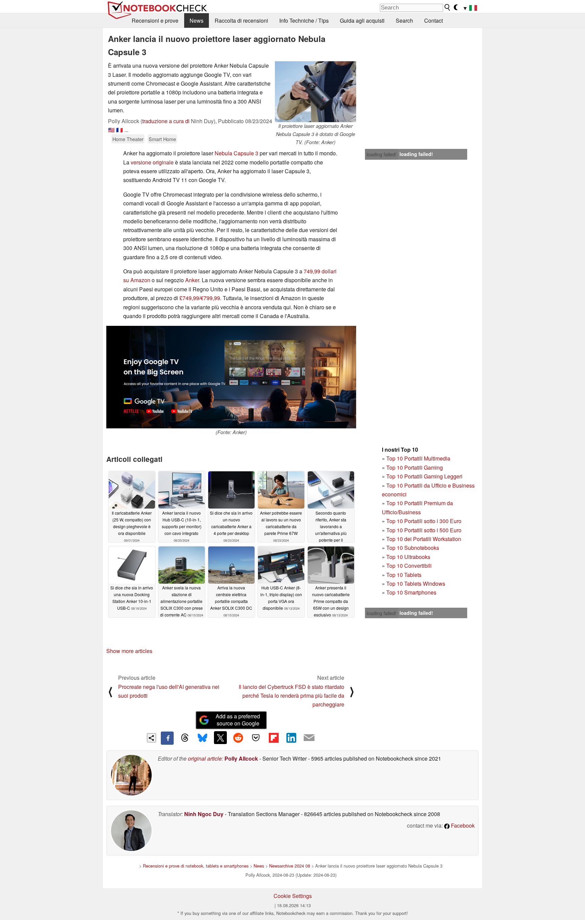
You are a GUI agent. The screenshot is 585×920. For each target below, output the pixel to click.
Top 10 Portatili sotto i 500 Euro (423, 530)
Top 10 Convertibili (409, 565)
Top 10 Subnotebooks (412, 548)
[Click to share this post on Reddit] (238, 737)
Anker (192, 280)
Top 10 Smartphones (411, 592)
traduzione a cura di (166, 121)
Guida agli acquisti (362, 20)
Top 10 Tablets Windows (415, 583)
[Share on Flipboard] (273, 737)
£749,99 (189, 298)
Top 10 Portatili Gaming (414, 467)
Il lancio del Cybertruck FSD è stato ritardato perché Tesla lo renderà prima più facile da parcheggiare (291, 696)
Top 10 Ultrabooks (408, 557)
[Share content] (151, 737)
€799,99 (210, 298)
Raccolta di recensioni (241, 20)
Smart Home (162, 138)
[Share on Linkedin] (291, 737)
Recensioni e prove (155, 20)
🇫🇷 (119, 130)
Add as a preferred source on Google (238, 719)
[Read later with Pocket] (256, 737)
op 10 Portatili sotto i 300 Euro (425, 521)
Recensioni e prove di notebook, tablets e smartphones (195, 865)
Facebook (462, 825)
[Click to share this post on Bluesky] (202, 738)
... (126, 130)
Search (404, 20)
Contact (433, 20)
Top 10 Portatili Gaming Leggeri (424, 476)
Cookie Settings (293, 896)
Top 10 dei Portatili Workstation (423, 539)
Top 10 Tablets (403, 575)
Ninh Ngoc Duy (203, 814)
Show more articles (129, 651)
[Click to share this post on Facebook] (167, 738)
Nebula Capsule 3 (236, 153)
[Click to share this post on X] (220, 737)
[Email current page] (309, 738)
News (196, 20)
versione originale (152, 162)
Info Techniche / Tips (304, 20)
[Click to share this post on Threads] (184, 738)
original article (205, 758)
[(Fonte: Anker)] (231, 377)
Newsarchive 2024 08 (289, 865)
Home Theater (128, 138)
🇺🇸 (111, 130)
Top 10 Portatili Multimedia (418, 458)
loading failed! (381, 154)
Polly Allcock (241, 758)
